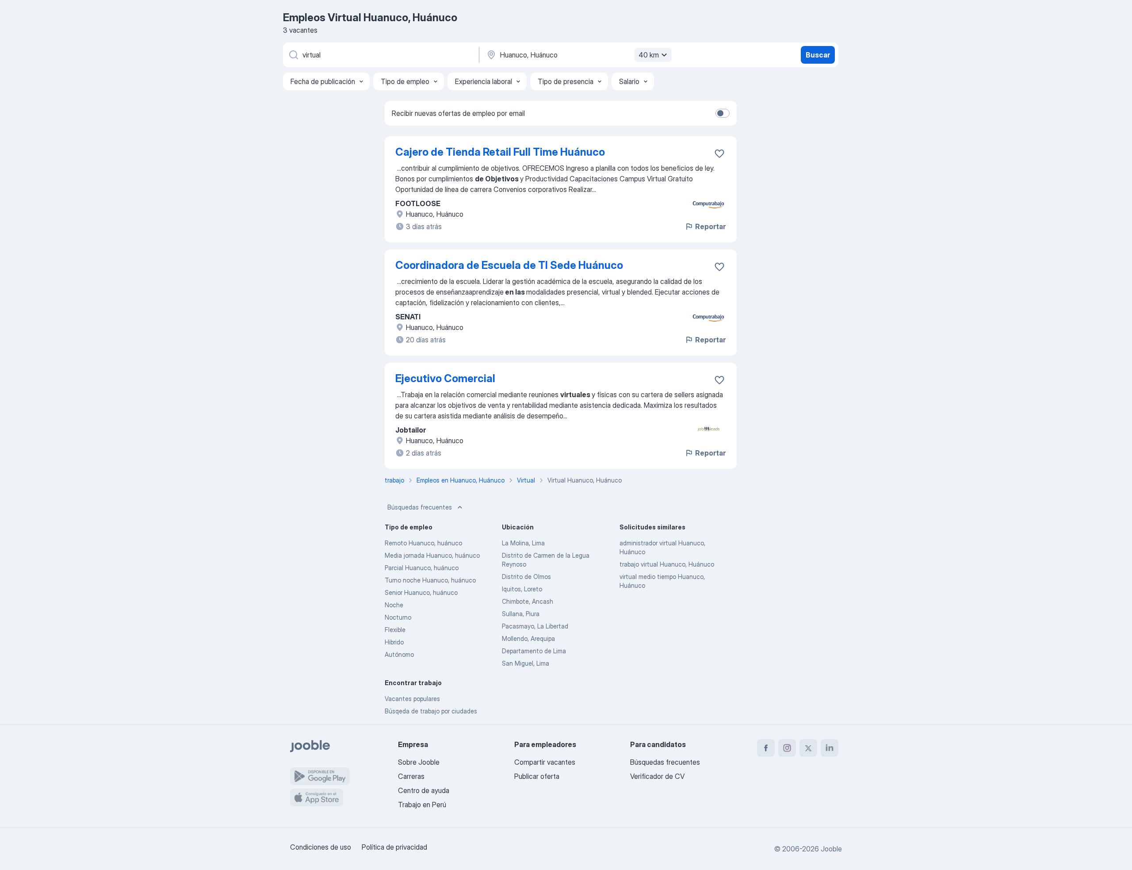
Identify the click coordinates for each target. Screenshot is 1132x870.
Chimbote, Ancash (527, 601)
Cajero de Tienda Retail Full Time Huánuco (500, 152)
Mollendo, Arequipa (528, 638)
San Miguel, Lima (525, 663)
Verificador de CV (657, 776)
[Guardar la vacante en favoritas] (719, 153)
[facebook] (766, 748)
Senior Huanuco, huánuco (421, 592)
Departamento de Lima (534, 651)
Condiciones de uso (320, 847)
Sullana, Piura (520, 613)
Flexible (395, 629)
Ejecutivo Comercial (445, 378)
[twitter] (808, 748)
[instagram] (787, 748)
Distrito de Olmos (526, 576)
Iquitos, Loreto (522, 589)
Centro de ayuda (423, 790)
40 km (649, 54)
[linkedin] (829, 748)
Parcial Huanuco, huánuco (422, 567)
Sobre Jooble (419, 762)
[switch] (722, 113)
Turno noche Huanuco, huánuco (430, 580)
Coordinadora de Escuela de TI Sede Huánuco (509, 265)
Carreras (411, 776)
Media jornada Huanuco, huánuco (432, 555)
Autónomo (399, 654)
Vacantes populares (412, 698)
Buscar (818, 54)
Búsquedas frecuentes (419, 507)
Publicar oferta (536, 776)
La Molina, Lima (523, 543)
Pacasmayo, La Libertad (535, 626)
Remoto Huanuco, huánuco (423, 543)
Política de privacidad (394, 847)
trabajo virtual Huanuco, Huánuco (667, 564)
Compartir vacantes (544, 762)
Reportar (710, 226)
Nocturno (398, 617)
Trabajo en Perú (422, 804)
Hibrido (394, 642)
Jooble (831, 848)
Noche (394, 605)
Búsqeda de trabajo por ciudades (431, 711)
